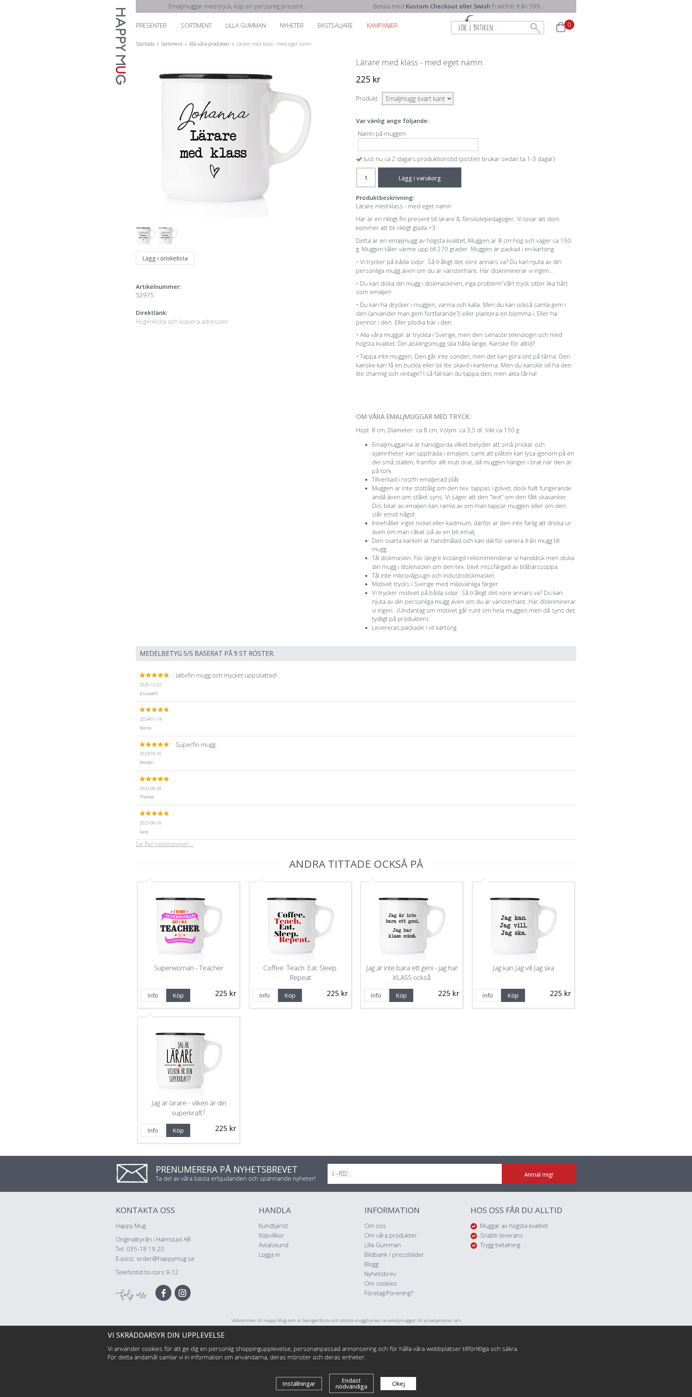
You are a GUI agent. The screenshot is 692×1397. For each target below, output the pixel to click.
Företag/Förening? (388, 1293)
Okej (398, 1383)
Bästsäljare (335, 25)
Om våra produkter (390, 1235)
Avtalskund (273, 1245)
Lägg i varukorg (419, 178)
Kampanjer (382, 25)
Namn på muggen (382, 133)
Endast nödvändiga (351, 1383)
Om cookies (380, 1283)
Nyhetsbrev (380, 1274)
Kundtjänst (273, 1226)
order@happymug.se (166, 1258)
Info (152, 995)
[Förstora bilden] (235, 156)
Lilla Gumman (383, 1245)
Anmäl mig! (538, 1174)
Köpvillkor (271, 1235)
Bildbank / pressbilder (394, 1254)
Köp (178, 995)
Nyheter (292, 25)
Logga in (269, 1254)
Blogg (371, 1264)
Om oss (375, 1226)
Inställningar (299, 1383)
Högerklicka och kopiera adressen (182, 321)
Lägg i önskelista (165, 258)
